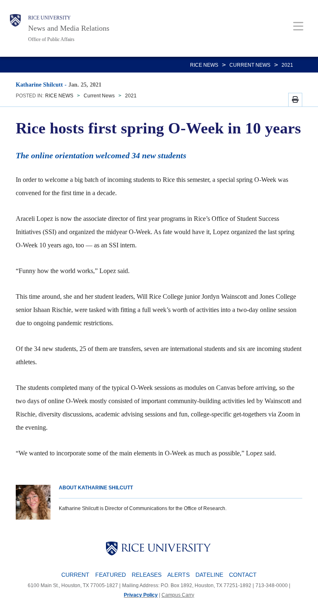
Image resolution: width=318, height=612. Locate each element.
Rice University (49, 18)
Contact (243, 574)
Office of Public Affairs (51, 39)
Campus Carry (177, 595)
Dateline (209, 574)
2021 (287, 65)
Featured (110, 574)
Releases (146, 574)
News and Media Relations (68, 28)
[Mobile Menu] (298, 26)
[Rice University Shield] (15, 28)
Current (75, 574)
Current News (249, 65)
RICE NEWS (204, 65)
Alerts (178, 574)
